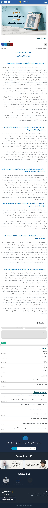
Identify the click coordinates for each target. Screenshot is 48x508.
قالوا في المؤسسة (24, 456)
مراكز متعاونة (24, 474)
